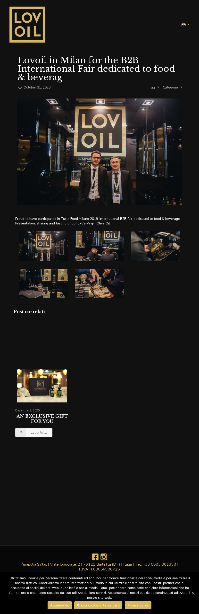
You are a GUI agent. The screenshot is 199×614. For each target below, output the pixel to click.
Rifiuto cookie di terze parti (98, 605)
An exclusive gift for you (42, 419)
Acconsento (59, 605)
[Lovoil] (27, 24)
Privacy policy (138, 605)
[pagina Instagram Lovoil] (104, 559)
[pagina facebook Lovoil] (95, 559)
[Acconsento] (193, 593)
